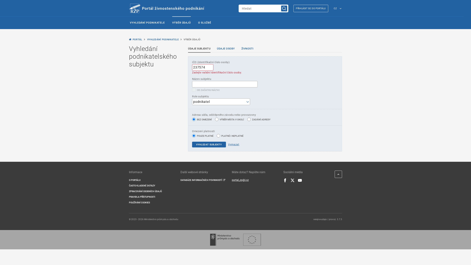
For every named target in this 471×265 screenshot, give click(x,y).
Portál (137, 39)
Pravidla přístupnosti (142, 197)
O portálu (135, 180)
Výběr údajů (181, 22)
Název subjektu (201, 78)
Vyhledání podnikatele (147, 22)
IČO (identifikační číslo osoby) (211, 62)
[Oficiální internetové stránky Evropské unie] (252, 240)
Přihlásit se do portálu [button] (311, 8)
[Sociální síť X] (292, 181)
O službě (204, 22)
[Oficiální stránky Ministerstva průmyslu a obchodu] (224, 240)
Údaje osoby (226, 48)
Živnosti (247, 48)
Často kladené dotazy (142, 185)
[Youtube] (300, 181)
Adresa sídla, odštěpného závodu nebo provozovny (224, 114)
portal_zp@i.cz (240, 180)
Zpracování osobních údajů (145, 191)
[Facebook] (285, 181)
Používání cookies (139, 202)
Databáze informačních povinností (201, 180)
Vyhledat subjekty (209, 144)
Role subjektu (200, 96)
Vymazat (233, 144)
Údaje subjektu (199, 48)
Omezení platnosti (203, 131)
